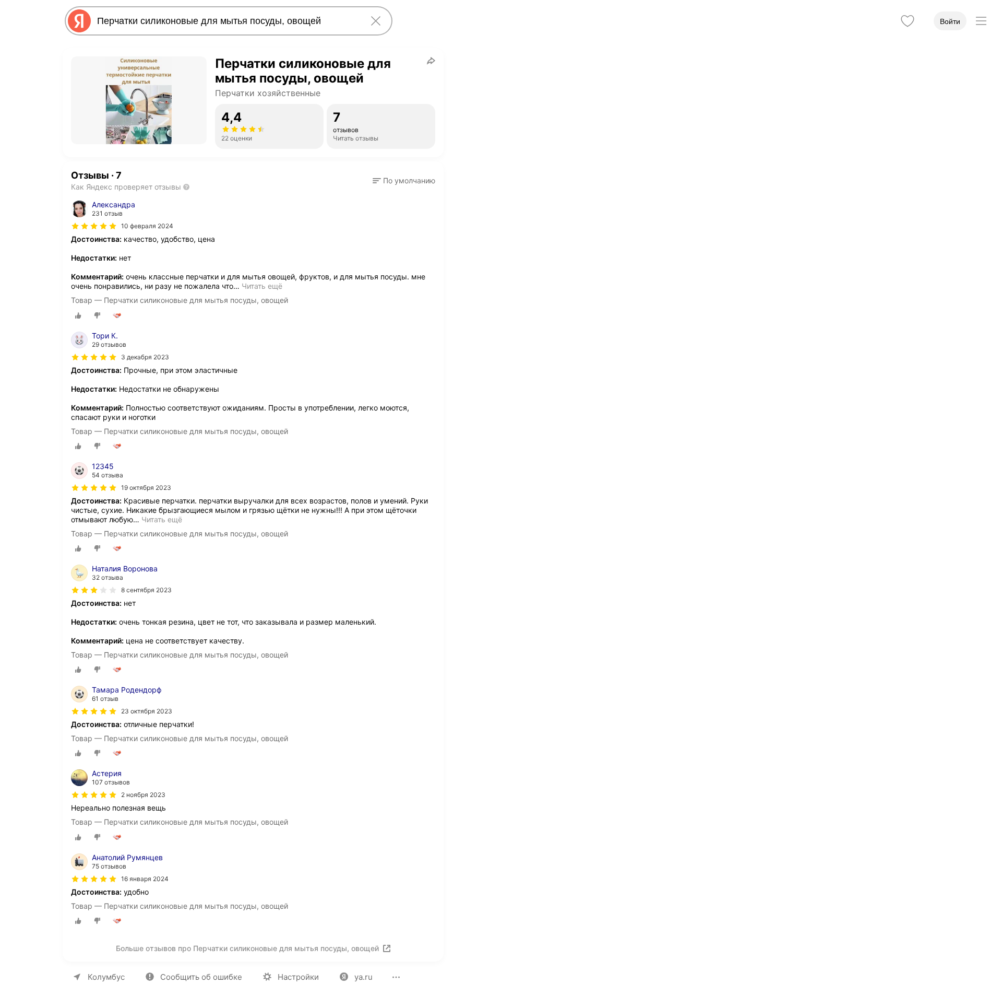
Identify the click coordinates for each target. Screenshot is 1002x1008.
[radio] (78, 315)
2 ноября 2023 (143, 795)
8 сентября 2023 (146, 590)
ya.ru (363, 977)
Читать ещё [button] (262, 286)
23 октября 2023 (146, 711)
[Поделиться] (431, 60)
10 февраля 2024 (147, 226)
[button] (404, 180)
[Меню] (981, 20)
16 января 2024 (145, 879)
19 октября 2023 (146, 487)
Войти (950, 21)
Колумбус (106, 977)
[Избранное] (907, 20)
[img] (94, 226)
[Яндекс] (79, 20)
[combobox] (226, 20)
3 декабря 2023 (145, 357)
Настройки (298, 977)
